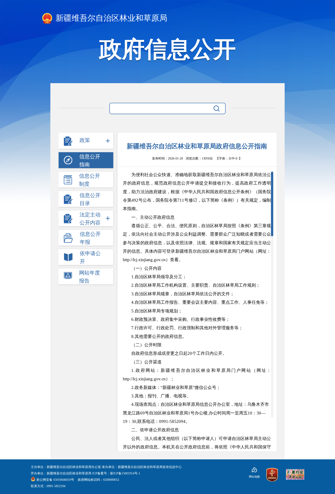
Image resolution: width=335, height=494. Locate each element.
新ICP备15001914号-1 (125, 473)
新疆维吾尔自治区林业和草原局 (110, 18)
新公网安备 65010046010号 (55, 479)
